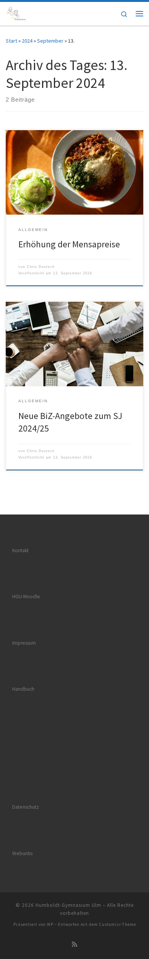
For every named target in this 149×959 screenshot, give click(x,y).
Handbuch (23, 689)
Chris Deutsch (41, 267)
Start (11, 40)
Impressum (24, 643)
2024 (27, 40)
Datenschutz (25, 807)
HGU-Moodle (26, 596)
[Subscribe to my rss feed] (74, 944)
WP (50, 924)
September (50, 40)
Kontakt (20, 550)
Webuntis (22, 853)
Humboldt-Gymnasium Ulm (68, 905)
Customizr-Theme (117, 924)
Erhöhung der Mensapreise (69, 244)
